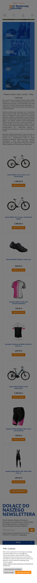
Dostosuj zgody (9, 572)
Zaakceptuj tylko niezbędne (12, 569)
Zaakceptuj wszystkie (23, 572)
